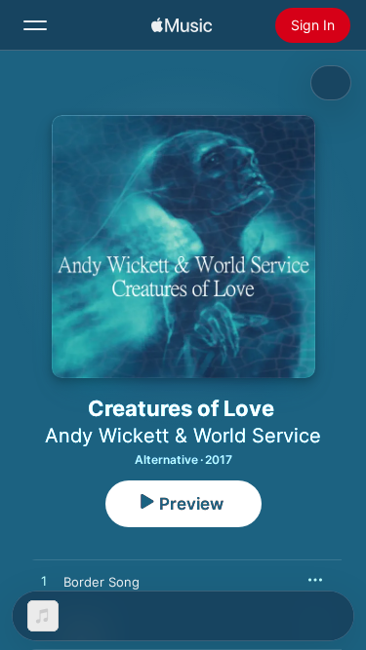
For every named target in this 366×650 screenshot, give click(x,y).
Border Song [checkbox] (101, 582)
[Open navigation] (35, 25)
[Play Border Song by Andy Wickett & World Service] (43, 582)
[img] (181, 25)
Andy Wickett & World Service (183, 435)
